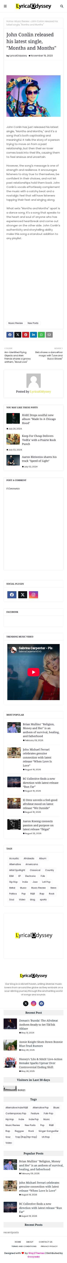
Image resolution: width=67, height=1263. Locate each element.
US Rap (46, 1136)
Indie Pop (34, 1119)
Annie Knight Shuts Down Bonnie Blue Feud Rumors (41, 1044)
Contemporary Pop (16, 1113)
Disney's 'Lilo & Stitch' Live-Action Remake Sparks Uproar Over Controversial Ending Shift (40, 1063)
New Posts (33, 323)
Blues (56, 1107)
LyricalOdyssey (18, 55)
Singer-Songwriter (48, 1131)
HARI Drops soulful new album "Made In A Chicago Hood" (39, 419)
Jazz (35, 881)
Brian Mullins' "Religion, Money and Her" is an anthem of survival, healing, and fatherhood (41, 730)
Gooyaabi (33, 1256)
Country (49, 870)
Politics (13, 893)
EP (19, 876)
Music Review (22, 21)
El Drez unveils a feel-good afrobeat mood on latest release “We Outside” (40, 804)
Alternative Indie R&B (17, 1107)
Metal (12, 887)
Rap (42, 893)
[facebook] (11, 594)
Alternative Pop (41, 1107)
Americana (32, 864)
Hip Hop (13, 881)
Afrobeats (29, 858)
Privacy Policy (49, 1246)
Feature (35, 1113)
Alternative (15, 864)
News (53, 887)
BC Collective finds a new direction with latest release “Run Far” (40, 782)
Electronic (30, 876)
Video (22, 899)
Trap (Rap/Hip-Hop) (26, 1136)
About (29, 1241)
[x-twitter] (22, 594)
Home (9, 21)
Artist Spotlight (17, 870)
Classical (35, 870)
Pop (24, 893)
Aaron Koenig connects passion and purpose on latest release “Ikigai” (38, 825)
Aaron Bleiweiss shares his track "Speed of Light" (39, 459)
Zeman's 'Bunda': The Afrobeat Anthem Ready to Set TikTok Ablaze (38, 1024)
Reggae (19, 1131)
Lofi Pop (46, 881)
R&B (32, 893)
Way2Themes (36, 1253)
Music (23, 887)
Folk (43, 876)
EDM (11, 876)
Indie (25, 881)
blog (32, 899)
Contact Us (45, 1241)
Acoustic (14, 858)
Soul (11, 899)
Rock (51, 893)
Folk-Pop (48, 1113)
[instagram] (33, 594)
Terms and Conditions (23, 1246)
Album (42, 858)
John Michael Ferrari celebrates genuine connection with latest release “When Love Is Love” (37, 757)
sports (43, 899)
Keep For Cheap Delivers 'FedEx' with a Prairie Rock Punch (39, 440)
